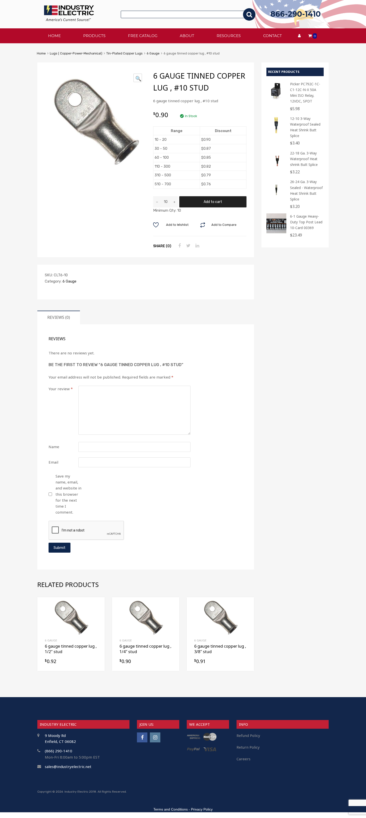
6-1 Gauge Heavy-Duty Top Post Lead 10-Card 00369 (306, 222)
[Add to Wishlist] (96, 606)
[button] (137, 78)
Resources (229, 35)
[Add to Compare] (96, 614)
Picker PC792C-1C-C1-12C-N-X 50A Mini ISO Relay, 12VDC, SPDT (305, 92)
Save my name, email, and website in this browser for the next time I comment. (68, 494)
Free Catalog (142, 35)
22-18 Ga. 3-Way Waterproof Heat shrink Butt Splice (304, 159)
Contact (272, 35)
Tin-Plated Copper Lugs (124, 53)
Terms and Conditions (170, 809)
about (187, 35)
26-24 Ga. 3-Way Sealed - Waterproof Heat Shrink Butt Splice (306, 190)
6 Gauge (153, 53)
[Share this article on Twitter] (187, 245)
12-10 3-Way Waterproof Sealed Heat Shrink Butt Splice (305, 127)
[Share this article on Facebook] (179, 245)
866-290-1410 (295, 14)
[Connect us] (142, 737)
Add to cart (213, 202)
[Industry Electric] (69, 19)
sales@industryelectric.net (68, 766)
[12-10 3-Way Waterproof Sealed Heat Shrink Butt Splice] (276, 134)
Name (54, 446)
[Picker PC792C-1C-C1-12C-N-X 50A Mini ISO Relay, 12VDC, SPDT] (276, 99)
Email (53, 462)
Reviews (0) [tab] (58, 317)
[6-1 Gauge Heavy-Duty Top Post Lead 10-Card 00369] (276, 232)
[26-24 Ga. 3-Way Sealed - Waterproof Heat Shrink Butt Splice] (276, 197)
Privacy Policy (202, 809)
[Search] (249, 14)
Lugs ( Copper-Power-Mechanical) (76, 53)
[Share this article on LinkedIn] (196, 245)
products (94, 35)
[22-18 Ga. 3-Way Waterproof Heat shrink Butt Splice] (276, 168)
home (54, 35)
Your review (61, 388)
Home (41, 53)
